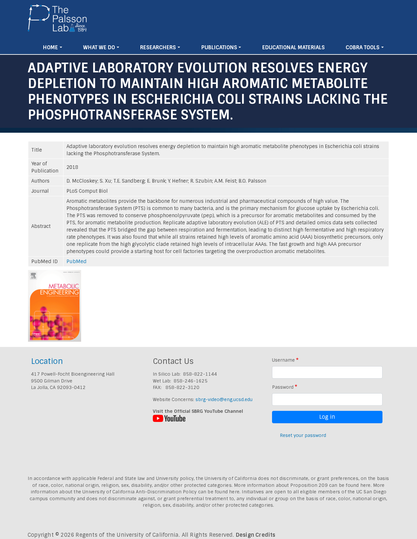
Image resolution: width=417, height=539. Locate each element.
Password (283, 387)
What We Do (99, 47)
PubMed (76, 261)
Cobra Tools (363, 47)
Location (47, 361)
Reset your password (303, 435)
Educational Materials (293, 47)
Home (50, 47)
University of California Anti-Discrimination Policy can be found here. (161, 492)
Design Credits (256, 535)
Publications (219, 47)
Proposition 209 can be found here (330, 485)
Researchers (158, 47)
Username (283, 360)
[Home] (57, 20)
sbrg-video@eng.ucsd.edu (223, 399)
